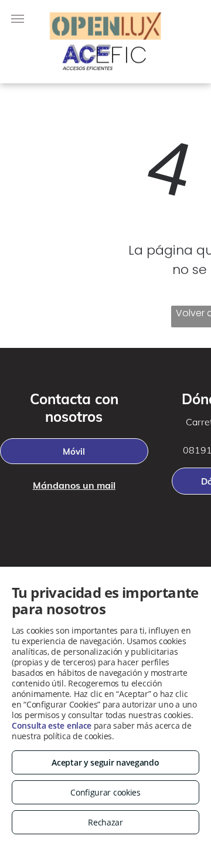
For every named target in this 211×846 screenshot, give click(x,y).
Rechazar (105, 822)
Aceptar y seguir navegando (105, 762)
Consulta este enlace (51, 725)
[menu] (17, 19)
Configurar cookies (105, 792)
